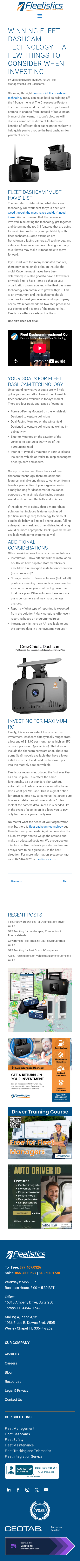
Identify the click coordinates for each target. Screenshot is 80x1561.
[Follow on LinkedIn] (9, 1490)
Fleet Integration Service (24, 1456)
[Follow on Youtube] (46, 1490)
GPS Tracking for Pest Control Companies (33, 950)
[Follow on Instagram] (27, 1490)
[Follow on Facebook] (18, 1490)
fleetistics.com (46, 859)
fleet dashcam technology (46, 826)
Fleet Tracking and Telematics (28, 1451)
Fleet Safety (14, 1440)
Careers (11, 1363)
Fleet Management (19, 1428)
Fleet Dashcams (34, 83)
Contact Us (13, 1400)
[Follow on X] (37, 1490)
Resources (13, 1381)
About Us (12, 1354)
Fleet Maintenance (19, 1445)
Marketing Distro (21, 79)
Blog (8, 1372)
